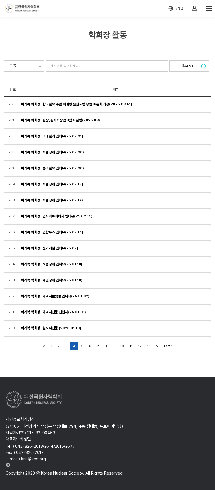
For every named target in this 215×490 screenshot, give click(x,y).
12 (139, 346)
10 (122, 346)
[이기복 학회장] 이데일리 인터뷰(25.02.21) (51, 136)
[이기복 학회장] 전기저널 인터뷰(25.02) (49, 248)
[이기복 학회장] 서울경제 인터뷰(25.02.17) (51, 200)
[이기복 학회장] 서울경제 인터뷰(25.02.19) (51, 184)
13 (149, 346)
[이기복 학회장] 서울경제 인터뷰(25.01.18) (51, 264)
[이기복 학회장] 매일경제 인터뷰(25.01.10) (51, 280)
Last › (168, 346)
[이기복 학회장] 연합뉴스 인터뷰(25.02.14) (51, 232)
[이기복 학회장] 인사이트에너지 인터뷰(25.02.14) (56, 216)
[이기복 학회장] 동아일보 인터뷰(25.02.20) (52, 168)
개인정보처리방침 (20, 419)
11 (131, 346)
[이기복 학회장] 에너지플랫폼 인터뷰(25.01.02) (55, 296)
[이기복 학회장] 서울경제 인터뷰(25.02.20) (52, 152)
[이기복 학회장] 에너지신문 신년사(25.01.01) (53, 312)
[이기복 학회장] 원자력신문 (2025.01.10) (50, 328)
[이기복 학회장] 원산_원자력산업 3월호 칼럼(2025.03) (60, 120)
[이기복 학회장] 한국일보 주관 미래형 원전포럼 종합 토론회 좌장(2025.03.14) (76, 104)
